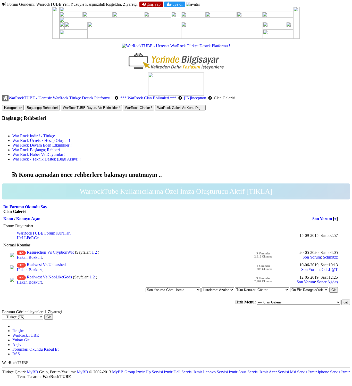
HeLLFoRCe (28, 238)
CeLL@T (330, 269)
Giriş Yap (153, 4)
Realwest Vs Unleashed (46, 264)
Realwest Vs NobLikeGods (49, 277)
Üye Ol (176, 4)
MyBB (32, 372)
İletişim (18, 330)
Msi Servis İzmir (303, 372)
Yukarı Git (20, 340)
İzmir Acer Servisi (274, 372)
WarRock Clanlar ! (138, 108)
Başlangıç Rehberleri (42, 108)
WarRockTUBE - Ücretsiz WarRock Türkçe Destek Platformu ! (61, 98)
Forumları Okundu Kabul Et (35, 349)
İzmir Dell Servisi (178, 372)
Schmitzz (330, 257)
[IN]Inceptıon (195, 98)
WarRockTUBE (25, 335)
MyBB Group (123, 372)
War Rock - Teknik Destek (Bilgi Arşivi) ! (46, 159)
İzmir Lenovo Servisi (211, 372)
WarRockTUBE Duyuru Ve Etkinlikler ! (91, 108)
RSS (16, 354)
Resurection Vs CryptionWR (50, 252)
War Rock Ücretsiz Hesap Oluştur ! (41, 140)
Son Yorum (322, 218)
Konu (8, 218)
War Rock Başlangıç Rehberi (36, 150)
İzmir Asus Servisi (243, 372)
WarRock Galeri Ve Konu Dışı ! (180, 108)
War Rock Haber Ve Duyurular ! (38, 154)
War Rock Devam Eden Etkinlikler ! (42, 145)
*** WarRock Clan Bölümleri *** (148, 98)
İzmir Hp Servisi (149, 372)
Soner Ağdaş (327, 282)
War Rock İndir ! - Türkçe (33, 136)
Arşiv (16, 344)
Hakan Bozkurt (29, 257)
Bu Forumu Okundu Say (25, 207)
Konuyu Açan (28, 218)
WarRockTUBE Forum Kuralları (44, 233)
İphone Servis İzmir (334, 372)
